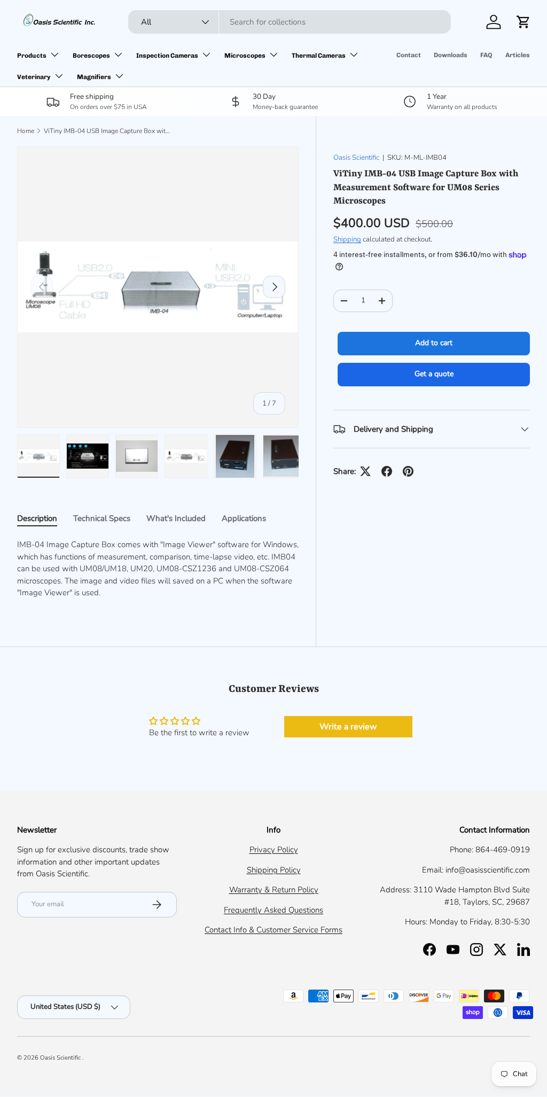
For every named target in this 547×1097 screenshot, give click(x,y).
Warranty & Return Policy (273, 889)
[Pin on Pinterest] (408, 471)
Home (25, 131)
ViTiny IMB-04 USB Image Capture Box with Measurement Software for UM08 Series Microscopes (108, 131)
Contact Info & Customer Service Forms (273, 929)
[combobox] (289, 22)
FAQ (486, 55)
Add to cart (433, 343)
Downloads (450, 55)
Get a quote (434, 374)
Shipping (347, 239)
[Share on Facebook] (386, 471)
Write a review (348, 727)
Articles (517, 55)
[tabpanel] (158, 569)
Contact (408, 55)
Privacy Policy (273, 849)
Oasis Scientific (356, 157)
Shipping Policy (274, 870)
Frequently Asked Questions (273, 910)
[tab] (37, 518)
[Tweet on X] (365, 471)
